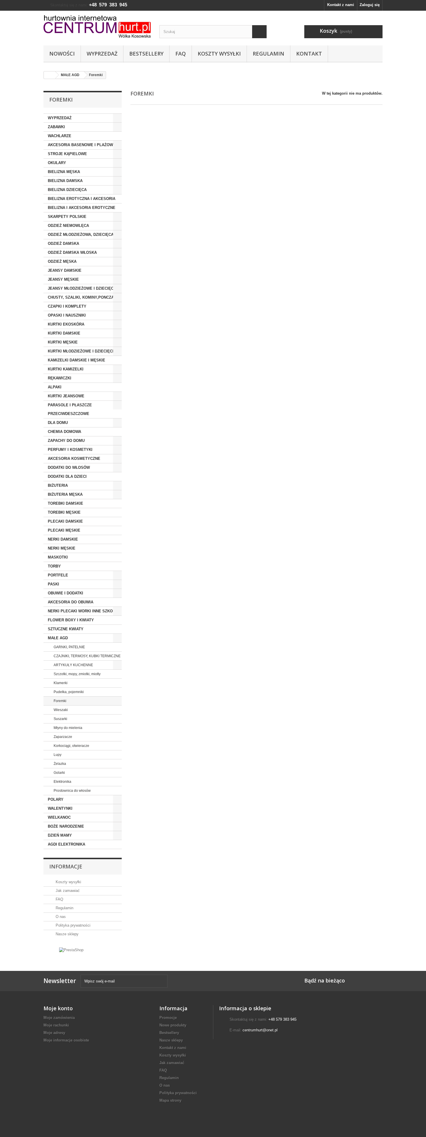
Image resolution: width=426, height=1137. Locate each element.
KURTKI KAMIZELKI (65, 369)
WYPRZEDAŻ (60, 118)
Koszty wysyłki (219, 53)
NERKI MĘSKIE (61, 548)
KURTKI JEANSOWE (66, 396)
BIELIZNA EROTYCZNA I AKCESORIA (81, 198)
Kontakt (309, 53)
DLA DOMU (58, 422)
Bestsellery (146, 53)
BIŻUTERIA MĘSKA (65, 494)
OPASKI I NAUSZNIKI (67, 315)
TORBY (54, 566)
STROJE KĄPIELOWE (67, 154)
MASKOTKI (58, 557)
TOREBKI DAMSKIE (65, 503)
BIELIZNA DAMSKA (65, 181)
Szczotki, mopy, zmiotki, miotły (77, 674)
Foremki (59, 701)
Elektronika (62, 782)
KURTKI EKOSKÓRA (66, 324)
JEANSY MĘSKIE (63, 279)
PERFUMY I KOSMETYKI (70, 449)
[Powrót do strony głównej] (49, 75)
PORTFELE (58, 575)
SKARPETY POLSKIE (67, 216)
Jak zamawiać (67, 890)
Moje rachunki (56, 1025)
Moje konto (58, 1008)
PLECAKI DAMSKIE (65, 521)
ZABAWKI (56, 127)
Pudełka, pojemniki (68, 692)
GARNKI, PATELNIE (69, 647)
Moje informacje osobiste (66, 1040)
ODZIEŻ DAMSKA (63, 243)
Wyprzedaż (102, 53)
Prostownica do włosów (72, 791)
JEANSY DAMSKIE (64, 270)
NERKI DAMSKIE (63, 539)
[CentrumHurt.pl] (97, 26)
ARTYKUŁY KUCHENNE (73, 665)
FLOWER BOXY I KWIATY (71, 620)
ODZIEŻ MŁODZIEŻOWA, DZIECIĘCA (81, 234)
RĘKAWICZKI (59, 378)
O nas (60, 916)
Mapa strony (170, 1100)
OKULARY (57, 163)
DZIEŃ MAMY (60, 835)
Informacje (65, 866)
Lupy (57, 755)
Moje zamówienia (59, 1017)
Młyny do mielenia (67, 728)
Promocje (168, 1017)
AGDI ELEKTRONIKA (66, 844)
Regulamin (268, 53)
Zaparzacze (62, 737)
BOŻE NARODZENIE (66, 826)
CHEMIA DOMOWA (64, 431)
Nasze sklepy (66, 934)
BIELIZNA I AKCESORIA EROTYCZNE (81, 207)
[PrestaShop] (71, 949)
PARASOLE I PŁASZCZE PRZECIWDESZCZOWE (70, 409)
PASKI (53, 584)
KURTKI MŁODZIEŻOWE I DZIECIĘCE (81, 351)
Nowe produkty (172, 1025)
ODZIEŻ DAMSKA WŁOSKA (72, 252)
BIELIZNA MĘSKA (64, 172)
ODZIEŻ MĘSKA (62, 261)
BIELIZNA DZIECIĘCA (67, 190)
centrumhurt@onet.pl (260, 1030)
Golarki (59, 773)
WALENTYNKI (60, 808)
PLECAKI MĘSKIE (64, 530)
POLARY (55, 799)
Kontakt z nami (340, 5)
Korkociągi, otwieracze (71, 746)
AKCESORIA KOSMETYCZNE (74, 458)
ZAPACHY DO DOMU (66, 440)
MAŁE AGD (58, 638)
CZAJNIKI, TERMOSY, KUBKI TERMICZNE (87, 656)
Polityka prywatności (72, 925)
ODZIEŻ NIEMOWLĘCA (68, 225)
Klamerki (60, 683)
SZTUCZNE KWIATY (65, 629)
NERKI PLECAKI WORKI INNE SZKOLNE (84, 611)
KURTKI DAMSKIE (64, 333)
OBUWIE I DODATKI (65, 593)
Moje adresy (54, 1033)
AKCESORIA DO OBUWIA (70, 602)
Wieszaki (60, 710)
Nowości (62, 53)
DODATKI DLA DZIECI (67, 476)
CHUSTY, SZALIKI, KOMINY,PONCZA (81, 297)
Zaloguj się (370, 5)
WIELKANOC (59, 817)
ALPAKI (54, 387)
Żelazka (59, 764)
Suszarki (60, 719)
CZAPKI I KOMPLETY (67, 306)
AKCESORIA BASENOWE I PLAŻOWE (82, 145)
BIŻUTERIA (58, 485)
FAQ (180, 53)
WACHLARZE (59, 136)
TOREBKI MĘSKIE (64, 512)
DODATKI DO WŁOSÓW (69, 467)
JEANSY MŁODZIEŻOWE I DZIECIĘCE (82, 288)
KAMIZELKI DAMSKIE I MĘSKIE (76, 360)
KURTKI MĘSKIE (63, 342)
